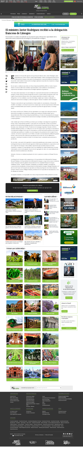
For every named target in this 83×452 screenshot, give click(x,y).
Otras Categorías (38, 17)
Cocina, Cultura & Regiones (46, 425)
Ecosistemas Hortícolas (46, 421)
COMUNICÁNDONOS (40, 13)
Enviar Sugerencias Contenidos (15, 414)
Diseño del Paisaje (44, 422)
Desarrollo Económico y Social (48, 424)
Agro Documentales (45, 399)
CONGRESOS (24, 13)
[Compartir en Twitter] (8, 81)
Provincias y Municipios (14, 427)
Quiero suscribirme (32, 190)
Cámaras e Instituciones (38, 424)
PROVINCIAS (13, 13)
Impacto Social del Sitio (14, 399)
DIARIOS (48, 13)
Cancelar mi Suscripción (30, 412)
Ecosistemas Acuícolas (64, 421)
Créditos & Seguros (13, 424)
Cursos (43, 396)
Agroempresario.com (30, 397)
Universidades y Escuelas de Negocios (17, 425)
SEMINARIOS (31, 13)
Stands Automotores (14, 429)
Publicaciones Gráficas (30, 400)
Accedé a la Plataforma (68, 1)
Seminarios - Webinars (30, 406)
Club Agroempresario (46, 405)
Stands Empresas (53, 427)
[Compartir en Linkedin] (8, 89)
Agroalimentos (12, 422)
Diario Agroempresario (30, 399)
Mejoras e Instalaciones (65, 422)
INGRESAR (65, 13)
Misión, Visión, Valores (14, 397)
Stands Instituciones (60, 427)
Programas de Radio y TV (35, 425)
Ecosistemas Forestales (55, 421)
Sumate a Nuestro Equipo (14, 400)
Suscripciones (28, 411)
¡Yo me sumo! (69, 297)
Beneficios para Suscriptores (44, 427)
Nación (62, 425)
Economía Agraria (21, 424)
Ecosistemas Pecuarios (23, 421)
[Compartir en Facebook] (8, 79)
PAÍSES (18, 13)
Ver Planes (64, 311)
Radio (43, 402)
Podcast (43, 403)
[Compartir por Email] (8, 87)
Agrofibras (18, 422)
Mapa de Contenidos (49, 17)
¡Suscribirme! (69, 328)
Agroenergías (23, 422)
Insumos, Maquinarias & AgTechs (54, 422)
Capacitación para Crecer (58, 424)
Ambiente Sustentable (36, 422)
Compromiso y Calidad (30, 396)
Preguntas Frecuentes (62, 411)
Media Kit (44, 411)
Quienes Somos (13, 396)
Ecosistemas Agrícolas (14, 421)
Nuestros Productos (34, 427)
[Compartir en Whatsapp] (8, 84)
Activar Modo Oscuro (18, 435)
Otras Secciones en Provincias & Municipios (22, 17)
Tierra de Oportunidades (56, 425)
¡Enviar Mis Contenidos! (68, 50)
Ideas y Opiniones (27, 425)
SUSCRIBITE (73, 13)
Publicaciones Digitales (30, 402)
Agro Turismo (28, 422)
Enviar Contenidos (13, 412)
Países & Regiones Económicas (24, 427)
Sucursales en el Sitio (46, 414)
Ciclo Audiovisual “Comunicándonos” (48, 397)
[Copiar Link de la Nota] (8, 92)
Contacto (11, 402)
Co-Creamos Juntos (13, 411)
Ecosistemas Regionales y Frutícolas (34, 421)
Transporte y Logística (29, 424)
